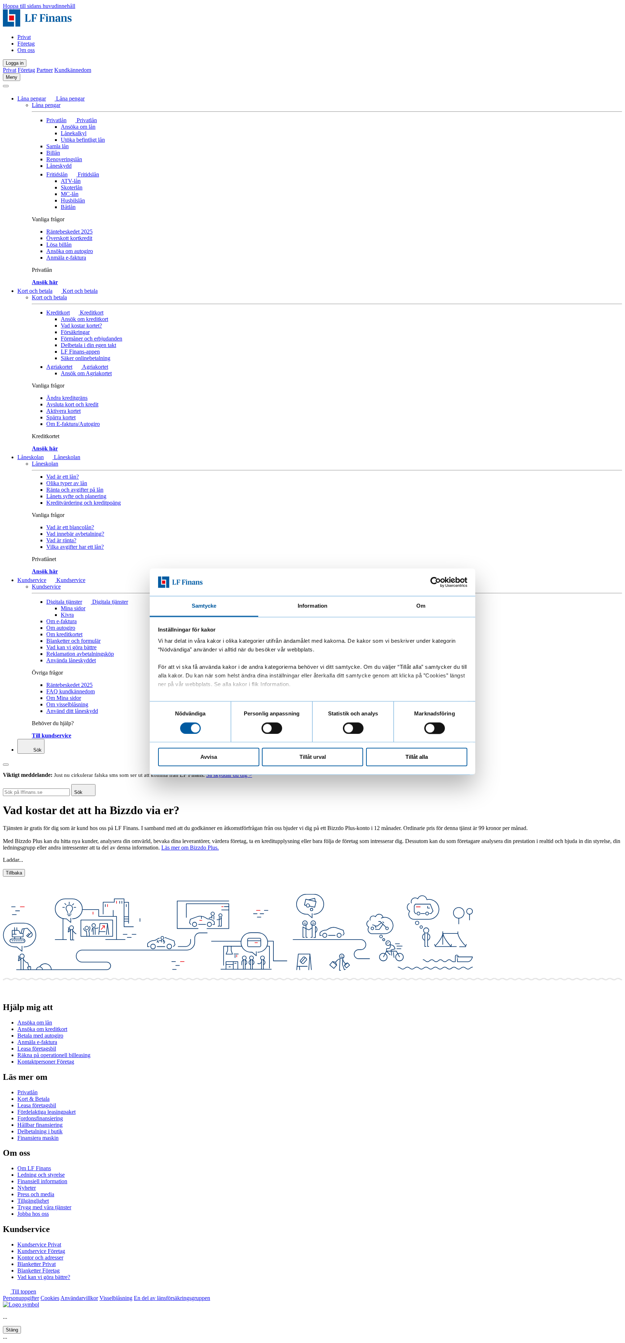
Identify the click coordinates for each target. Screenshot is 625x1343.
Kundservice (31, 580)
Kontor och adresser (40, 1257)
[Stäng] (6, 86)
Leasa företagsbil (36, 1048)
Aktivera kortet (63, 411)
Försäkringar (75, 332)
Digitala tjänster (64, 602)
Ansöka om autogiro (69, 251)
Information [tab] (312, 606)
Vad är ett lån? (62, 477)
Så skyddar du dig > (229, 775)
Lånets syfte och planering (76, 496)
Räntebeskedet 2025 (69, 231)
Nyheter (26, 1188)
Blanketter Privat (36, 1264)
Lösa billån (59, 244)
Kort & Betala (33, 1099)
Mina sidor (73, 608)
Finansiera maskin (38, 1138)
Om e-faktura (61, 621)
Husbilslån (73, 200)
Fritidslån (57, 174)
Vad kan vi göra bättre (71, 647)
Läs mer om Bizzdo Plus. (190, 847)
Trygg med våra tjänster (44, 1207)
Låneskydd (59, 166)
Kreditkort (58, 312)
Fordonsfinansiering (40, 1118)
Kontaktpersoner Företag (45, 1061)
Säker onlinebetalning (85, 358)
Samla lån (57, 146)
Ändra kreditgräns (67, 398)
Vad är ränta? (61, 540)
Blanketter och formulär (73, 641)
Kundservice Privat (39, 1244)
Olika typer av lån (66, 483)
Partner (45, 70)
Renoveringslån (64, 159)
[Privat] (37, 25)
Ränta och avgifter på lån (74, 490)
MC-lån (69, 194)
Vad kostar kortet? (81, 325)
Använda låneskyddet (71, 660)
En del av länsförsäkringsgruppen (172, 1298)
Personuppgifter (21, 1298)
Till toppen (23, 1291)
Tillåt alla (416, 757)
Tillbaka (14, 873)
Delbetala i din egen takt (88, 345)
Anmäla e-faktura (66, 258)
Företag (26, 43)
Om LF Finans (34, 1168)
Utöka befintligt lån (83, 140)
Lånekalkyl (73, 133)
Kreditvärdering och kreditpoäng (83, 503)
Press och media (35, 1194)
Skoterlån (71, 187)
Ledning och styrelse (41, 1175)
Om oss (26, 50)
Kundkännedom (72, 70)
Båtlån (68, 207)
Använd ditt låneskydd (72, 711)
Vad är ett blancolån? (70, 527)
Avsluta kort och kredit (72, 404)
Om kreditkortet (64, 634)
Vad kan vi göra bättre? (43, 1277)
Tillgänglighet (33, 1201)
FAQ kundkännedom (70, 691)
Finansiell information (42, 1181)
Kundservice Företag (41, 1251)
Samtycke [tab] (204, 606)
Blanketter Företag (38, 1270)
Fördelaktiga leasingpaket (46, 1112)
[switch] (272, 728)
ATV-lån (71, 181)
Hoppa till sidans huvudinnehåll (39, 6)
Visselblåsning (115, 1298)
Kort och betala (34, 291)
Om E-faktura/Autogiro (73, 424)
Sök (37, 750)
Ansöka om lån (78, 127)
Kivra (67, 615)
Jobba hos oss (33, 1214)
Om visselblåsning (67, 704)
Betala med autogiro (40, 1035)
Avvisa (208, 757)
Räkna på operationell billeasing (53, 1055)
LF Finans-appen (80, 351)
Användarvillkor (79, 1298)
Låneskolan (30, 457)
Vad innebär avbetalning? (75, 534)
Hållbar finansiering (40, 1125)
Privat (24, 37)
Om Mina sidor (63, 698)
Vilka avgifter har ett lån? (75, 547)
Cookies (50, 1298)
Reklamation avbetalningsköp (80, 654)
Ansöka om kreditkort (42, 1029)
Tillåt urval (312, 757)
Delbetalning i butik (40, 1131)
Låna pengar (31, 98)
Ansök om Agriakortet (86, 373)
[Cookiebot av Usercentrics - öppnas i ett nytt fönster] (435, 582)
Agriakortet (59, 367)
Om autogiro (60, 628)
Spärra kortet (61, 417)
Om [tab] (420, 606)
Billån (53, 153)
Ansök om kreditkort (84, 319)
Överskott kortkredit (69, 238)
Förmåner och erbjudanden (91, 338)
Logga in (15, 63)
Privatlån (56, 120)
